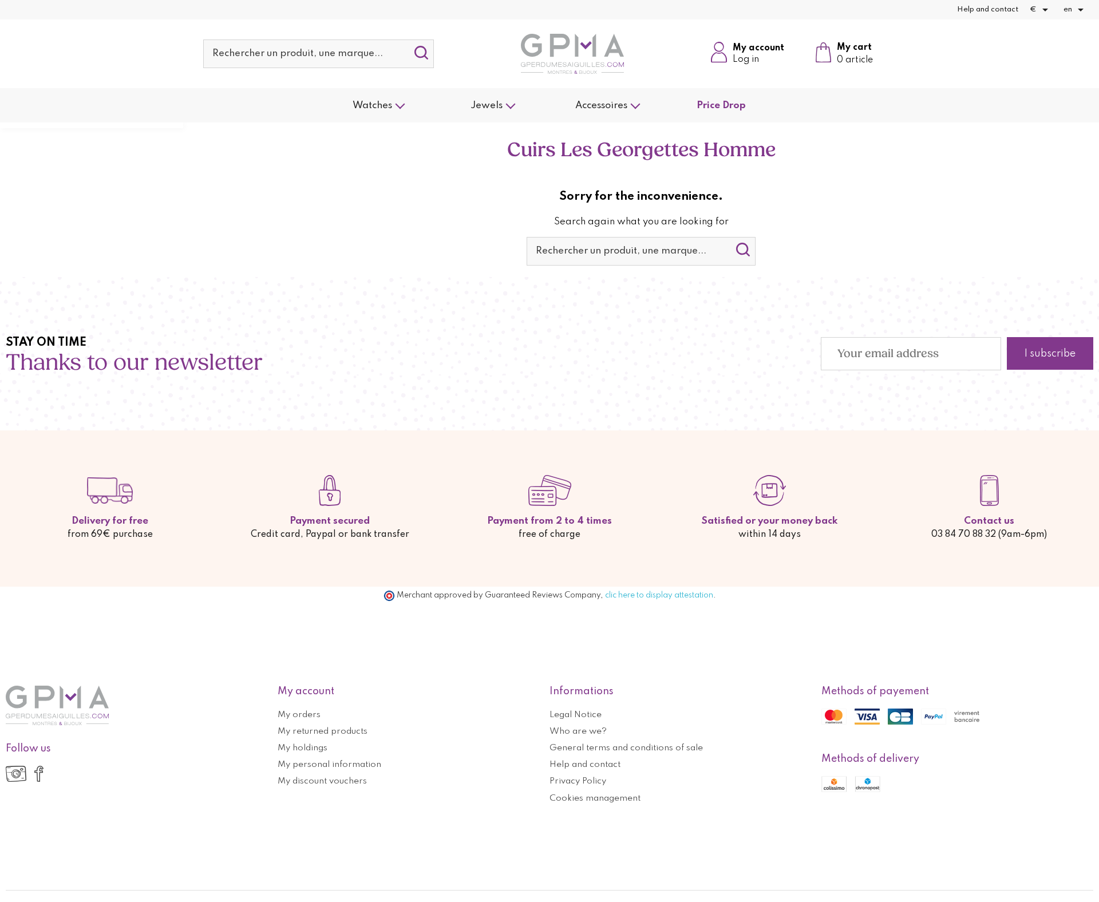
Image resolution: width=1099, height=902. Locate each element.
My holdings (302, 748)
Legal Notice (576, 714)
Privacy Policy (578, 781)
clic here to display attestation (659, 595)
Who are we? (578, 731)
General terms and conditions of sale (626, 748)
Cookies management (595, 798)
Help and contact (987, 9)
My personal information (329, 764)
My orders (299, 714)
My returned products (322, 731)
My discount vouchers (322, 781)
